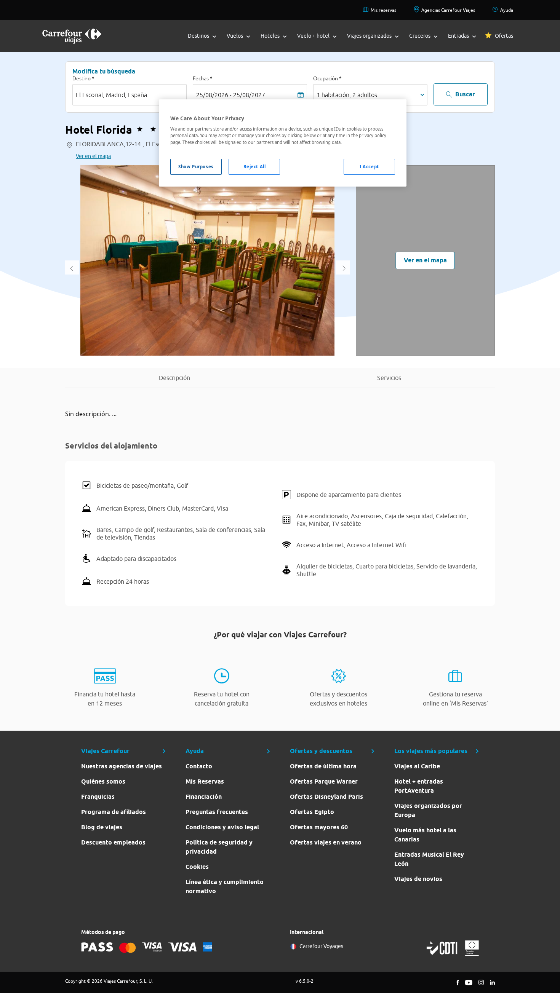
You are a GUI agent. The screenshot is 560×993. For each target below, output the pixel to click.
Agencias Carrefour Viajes (448, 10)
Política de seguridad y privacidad (219, 847)
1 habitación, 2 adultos (347, 94)
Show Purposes (195, 166)
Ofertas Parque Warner (324, 781)
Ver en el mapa (93, 156)
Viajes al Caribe (417, 766)
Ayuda (506, 10)
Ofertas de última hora (323, 766)
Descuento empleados (113, 842)
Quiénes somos (103, 781)
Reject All (254, 166)
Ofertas (504, 36)
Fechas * (203, 78)
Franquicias (98, 796)
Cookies (197, 866)
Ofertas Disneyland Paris (326, 796)
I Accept (369, 166)
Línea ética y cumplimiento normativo (225, 886)
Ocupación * (327, 78)
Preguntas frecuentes (217, 812)
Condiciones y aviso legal (222, 827)
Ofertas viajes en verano (326, 842)
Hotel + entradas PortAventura (418, 786)
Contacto (199, 766)
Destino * (83, 78)
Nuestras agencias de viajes (121, 766)
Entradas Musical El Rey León (429, 859)
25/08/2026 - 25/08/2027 (230, 94)
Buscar (465, 94)
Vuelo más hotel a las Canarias (425, 835)
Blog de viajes (101, 827)
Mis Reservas (205, 781)
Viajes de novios (418, 879)
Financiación (204, 796)
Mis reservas (383, 10)
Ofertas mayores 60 (319, 827)
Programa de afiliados (113, 812)
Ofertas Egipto (312, 812)
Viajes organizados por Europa (428, 810)
